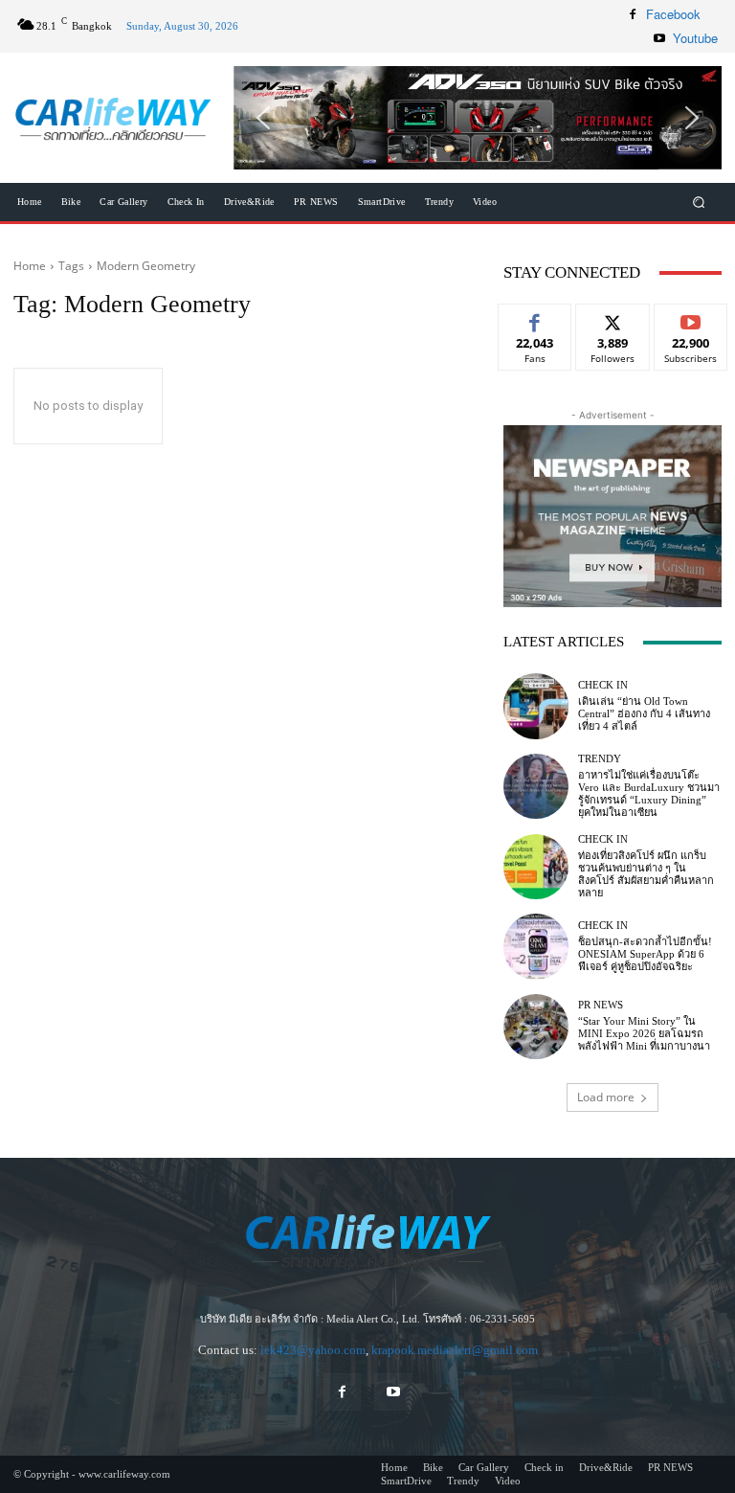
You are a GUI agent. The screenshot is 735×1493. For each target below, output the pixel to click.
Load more (606, 1097)
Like (535, 318)
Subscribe (691, 318)
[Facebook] (632, 14)
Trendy (599, 759)
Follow (612, 318)
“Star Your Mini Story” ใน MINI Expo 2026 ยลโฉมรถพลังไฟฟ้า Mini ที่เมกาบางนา (644, 1033)
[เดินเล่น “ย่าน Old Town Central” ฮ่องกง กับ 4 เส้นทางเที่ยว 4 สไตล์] (535, 705)
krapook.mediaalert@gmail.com (454, 1350)
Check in (603, 685)
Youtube (695, 38)
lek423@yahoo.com (313, 1350)
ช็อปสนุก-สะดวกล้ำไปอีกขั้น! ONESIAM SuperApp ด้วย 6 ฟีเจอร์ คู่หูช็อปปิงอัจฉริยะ (645, 954)
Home (29, 266)
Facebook (673, 14)
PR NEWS (600, 1005)
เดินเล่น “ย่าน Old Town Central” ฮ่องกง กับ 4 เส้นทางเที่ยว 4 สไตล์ (644, 713)
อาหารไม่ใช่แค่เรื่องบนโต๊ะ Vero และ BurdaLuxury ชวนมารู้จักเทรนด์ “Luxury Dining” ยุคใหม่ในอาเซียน (649, 794)
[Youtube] (659, 38)
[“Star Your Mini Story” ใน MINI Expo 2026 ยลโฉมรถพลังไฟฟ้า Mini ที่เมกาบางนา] (535, 1026)
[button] (478, 118)
